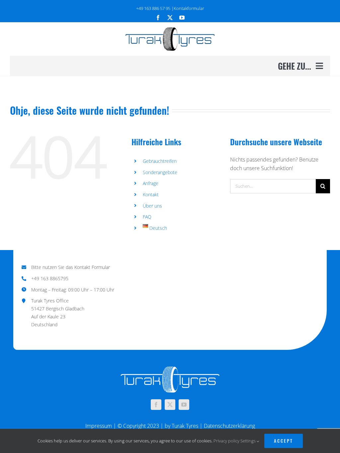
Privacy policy (226, 441)
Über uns (152, 206)
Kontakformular (189, 8)
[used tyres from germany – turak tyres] (170, 29)
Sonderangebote (160, 172)
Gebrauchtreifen (160, 161)
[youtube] (182, 17)
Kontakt (151, 194)
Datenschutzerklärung (229, 425)
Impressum (98, 425)
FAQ (147, 217)
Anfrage (150, 183)
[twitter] (170, 17)
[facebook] (158, 17)
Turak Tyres (185, 425)
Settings (248, 441)
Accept (283, 440)
